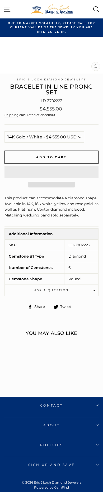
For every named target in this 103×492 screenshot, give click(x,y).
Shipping (11, 115)
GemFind (61, 487)
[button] (51, 172)
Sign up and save (51, 465)
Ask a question (51, 290)
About (51, 425)
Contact (51, 405)
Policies (51, 445)
